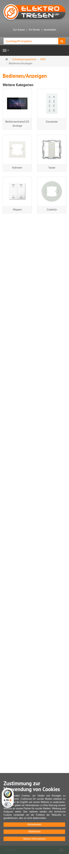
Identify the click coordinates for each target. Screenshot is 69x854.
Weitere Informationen (34, 838)
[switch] (8, 804)
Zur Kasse (19, 29)
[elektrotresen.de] (34, 11)
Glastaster (52, 121)
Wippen (17, 209)
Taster (51, 167)
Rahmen (17, 167)
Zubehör (52, 209)
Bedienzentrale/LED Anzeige (17, 123)
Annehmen (34, 824)
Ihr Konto (34, 29)
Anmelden (50, 29)
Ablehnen (34, 831)
